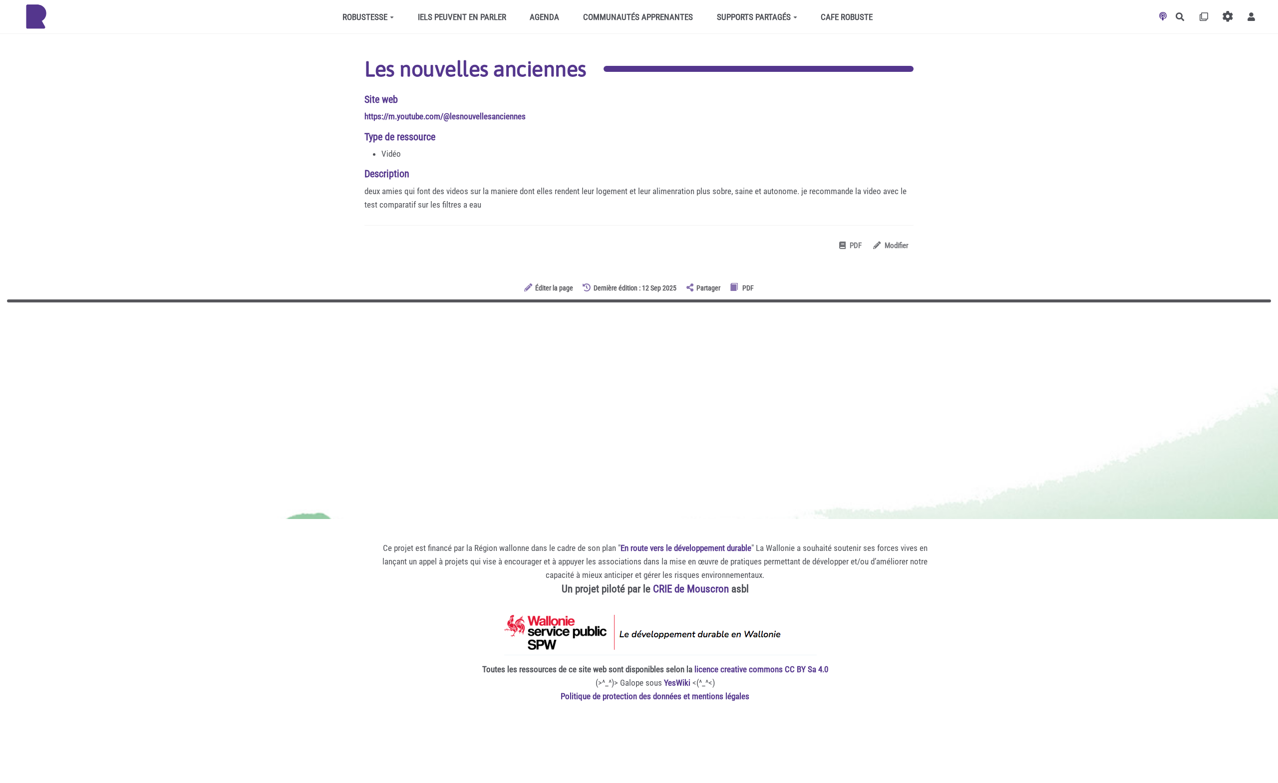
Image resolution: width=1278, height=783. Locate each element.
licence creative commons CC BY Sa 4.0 (761, 669)
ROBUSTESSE (364, 17)
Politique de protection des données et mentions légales (655, 696)
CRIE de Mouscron (691, 589)
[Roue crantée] (1228, 16)
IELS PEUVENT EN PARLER (462, 17)
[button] (1251, 16)
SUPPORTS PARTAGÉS (754, 17)
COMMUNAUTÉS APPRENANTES (638, 17)
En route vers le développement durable (686, 548)
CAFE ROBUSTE (847, 17)
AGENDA (544, 17)
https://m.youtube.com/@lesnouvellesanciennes (445, 116)
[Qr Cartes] (1204, 16)
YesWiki (677, 683)
